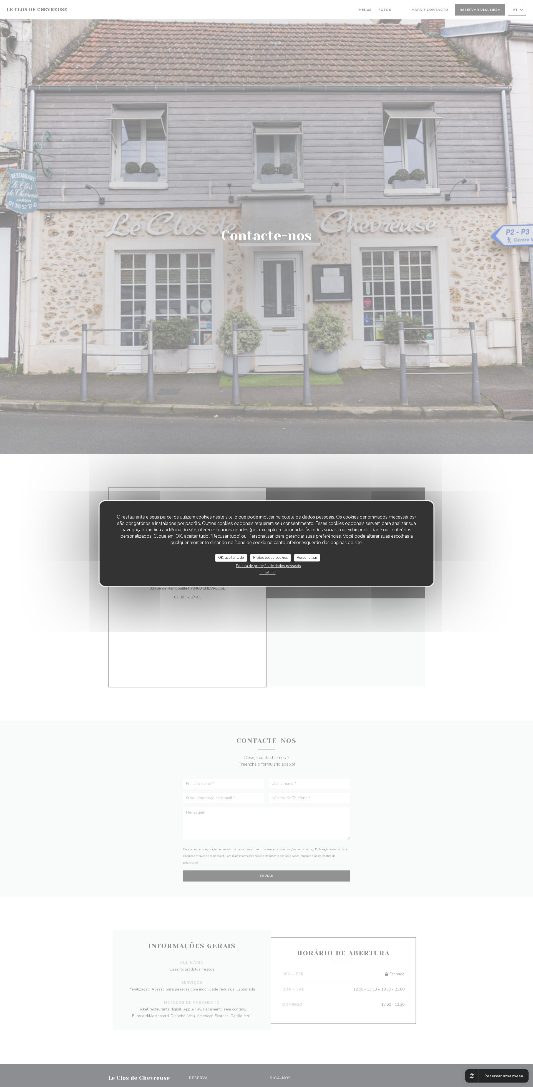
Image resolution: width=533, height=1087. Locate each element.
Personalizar (307, 557)
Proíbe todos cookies (270, 557)
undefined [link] (268, 572)
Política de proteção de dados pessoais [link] (268, 565)
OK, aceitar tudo (231, 557)
